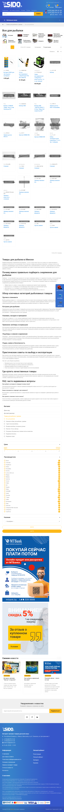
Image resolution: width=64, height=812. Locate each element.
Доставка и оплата (15, 10)
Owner (36, 133)
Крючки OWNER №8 (39, 137)
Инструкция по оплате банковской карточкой (52, 679)
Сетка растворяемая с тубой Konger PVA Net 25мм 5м (24, 75)
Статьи (28, 10)
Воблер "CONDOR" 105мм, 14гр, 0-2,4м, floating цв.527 (9, 107)
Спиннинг (6, 166)
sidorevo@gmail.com (9, 742)
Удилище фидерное (37, 212)
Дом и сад (7, 410)
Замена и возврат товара (9, 765)
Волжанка (22, 164)
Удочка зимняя (38, 225)
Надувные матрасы (11, 433)
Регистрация (37, 754)
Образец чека (5, 798)
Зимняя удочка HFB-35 (8, 135)
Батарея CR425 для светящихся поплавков (9, 74)
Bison (51, 133)
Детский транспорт (9, 413)
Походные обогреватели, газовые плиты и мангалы (19, 431)
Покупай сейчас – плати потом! (31, 679)
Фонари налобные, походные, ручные (15, 426)
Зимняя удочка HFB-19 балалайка (55, 106)
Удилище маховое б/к (24, 193)
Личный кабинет (54, 2)
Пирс (51, 223)
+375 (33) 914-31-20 (54, 13)
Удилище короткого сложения (6, 197)
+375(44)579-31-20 (9, 739)
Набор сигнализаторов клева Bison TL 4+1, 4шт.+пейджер (55, 139)
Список (16, 47)
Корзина (35, 763)
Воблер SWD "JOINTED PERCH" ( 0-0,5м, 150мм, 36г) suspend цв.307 (39, 108)
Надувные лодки (10, 436)
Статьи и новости (7, 767)
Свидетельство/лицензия (15, 798)
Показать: (52, 51)
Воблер (52, 72)
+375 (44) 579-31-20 (54, 11)
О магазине (5, 10)
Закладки (36, 760)
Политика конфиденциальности (11, 759)
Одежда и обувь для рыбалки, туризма (16, 421)
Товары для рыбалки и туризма (14, 24)
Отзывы (23, 10)
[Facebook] (32, 717)
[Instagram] (27, 717)
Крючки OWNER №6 (24, 135)
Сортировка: (38, 47)
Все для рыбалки (29, 24)
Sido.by (12, 809)
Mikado (5, 190)
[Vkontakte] (37, 717)
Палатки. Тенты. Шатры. (12, 428)
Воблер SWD (22, 105)
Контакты (34, 10)
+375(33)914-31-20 (9, 741)
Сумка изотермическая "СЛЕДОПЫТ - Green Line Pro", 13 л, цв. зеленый (39, 78)
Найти (32, 531)
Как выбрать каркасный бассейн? (11, 679)
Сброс (32, 527)
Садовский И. (55, 809)
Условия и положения (8, 762)
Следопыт (37, 70)
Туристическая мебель (12, 424)
